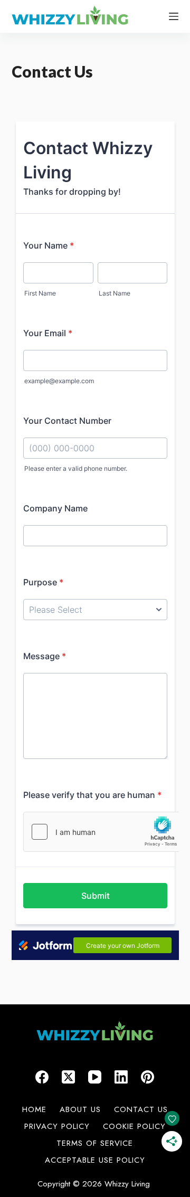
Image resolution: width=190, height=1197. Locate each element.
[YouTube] (94, 1077)
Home (34, 1110)
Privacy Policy (57, 1127)
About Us (80, 1110)
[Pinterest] (147, 1077)
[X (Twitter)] (68, 1077)
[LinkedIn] (121, 1077)
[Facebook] (42, 1077)
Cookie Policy (134, 1127)
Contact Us (141, 1110)
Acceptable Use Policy (95, 1160)
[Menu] (173, 16)
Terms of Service (94, 1143)
